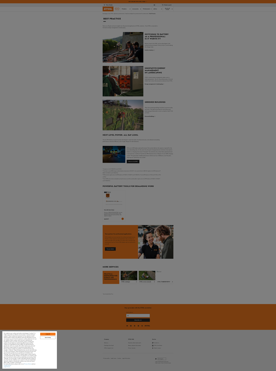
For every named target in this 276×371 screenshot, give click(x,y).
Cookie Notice (7, 365)
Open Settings (48, 337)
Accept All (48, 334)
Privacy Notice (27, 364)
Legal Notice (7, 367)
